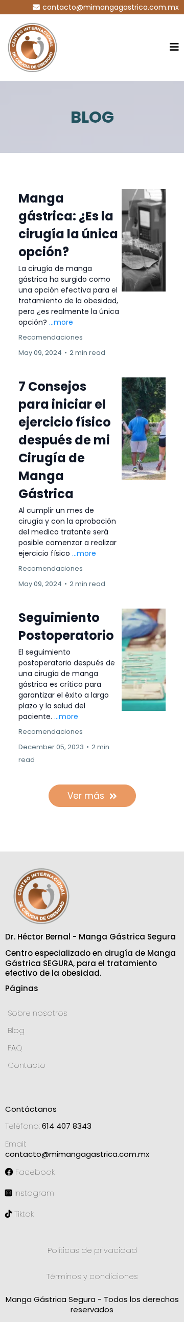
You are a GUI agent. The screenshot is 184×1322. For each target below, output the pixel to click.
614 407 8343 (66, 1126)
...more (61, 322)
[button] (174, 48)
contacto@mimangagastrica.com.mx (110, 7)
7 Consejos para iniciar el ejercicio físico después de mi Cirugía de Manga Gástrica (64, 440)
